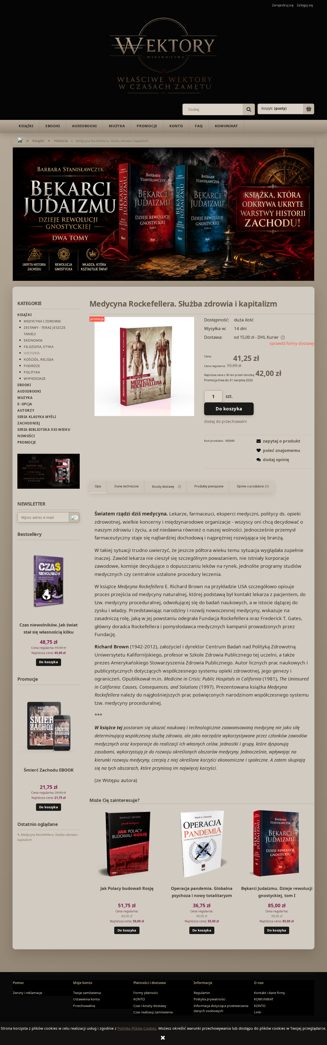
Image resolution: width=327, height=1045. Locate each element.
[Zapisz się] (74, 517)
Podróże (32, 365)
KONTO (139, 999)
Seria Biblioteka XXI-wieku (43, 429)
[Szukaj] (249, 109)
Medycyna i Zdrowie (42, 321)
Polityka (32, 372)
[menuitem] (26, 126)
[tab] (98, 487)
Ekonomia (33, 340)
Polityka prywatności (209, 999)
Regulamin (202, 992)
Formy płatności (145, 992)
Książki (24, 314)
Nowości (26, 436)
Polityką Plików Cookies (137, 1028)
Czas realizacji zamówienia (153, 1012)
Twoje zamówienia (87, 992)
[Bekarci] (163, 213)
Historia (32, 353)
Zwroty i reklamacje (27, 992)
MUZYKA (25, 397)
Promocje (26, 442)
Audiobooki (29, 391)
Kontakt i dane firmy (269, 992)
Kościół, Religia (38, 359)
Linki (257, 1012)
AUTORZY (25, 410)
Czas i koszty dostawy (149, 1005)
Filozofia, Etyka (38, 346)
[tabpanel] (201, 647)
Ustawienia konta (86, 999)
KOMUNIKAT (263, 999)
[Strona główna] (163, 55)
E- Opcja (24, 404)
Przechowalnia (84, 1005)
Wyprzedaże (35, 378)
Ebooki (24, 385)
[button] (277, 441)
